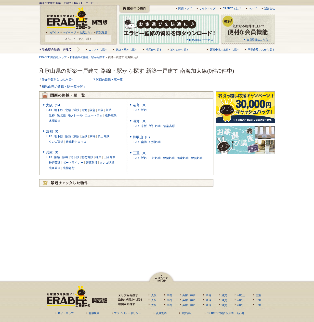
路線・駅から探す (126, 49)
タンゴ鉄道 (55, 141)
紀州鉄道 (155, 142)
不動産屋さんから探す (261, 49)
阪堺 (109, 110)
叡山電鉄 (103, 136)
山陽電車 (109, 157)
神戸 (98, 157)
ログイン (53, 32)
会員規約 (161, 313)
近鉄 (76, 110)
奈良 (208, 295)
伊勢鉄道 (169, 158)
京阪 (101, 110)
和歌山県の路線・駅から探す (87, 57)
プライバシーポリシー (127, 313)
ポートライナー (73, 162)
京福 (92, 136)
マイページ (69, 32)
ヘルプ (253, 8)
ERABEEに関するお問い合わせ (225, 313)
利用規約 (94, 313)
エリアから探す (98, 49)
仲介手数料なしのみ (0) (57, 79)
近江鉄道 (155, 126)
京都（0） (54, 131)
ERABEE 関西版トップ (53, 57)
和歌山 (241, 295)
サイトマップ (207, 8)
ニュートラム (94, 115)
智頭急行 (91, 162)
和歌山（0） (142, 137)
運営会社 (269, 8)
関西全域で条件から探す (224, 49)
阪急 (92, 110)
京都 (169, 295)
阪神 (52, 115)
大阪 (154, 295)
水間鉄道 (55, 121)
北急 (68, 110)
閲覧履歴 (101, 32)
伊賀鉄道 (197, 158)
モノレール (75, 115)
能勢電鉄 (111, 115)
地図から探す (154, 49)
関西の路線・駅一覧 (109, 79)
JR (50, 110)
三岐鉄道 (155, 158)
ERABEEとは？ (232, 8)
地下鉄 (58, 110)
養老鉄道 (183, 158)
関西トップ (185, 8)
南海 (84, 110)
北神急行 (69, 168)
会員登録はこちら (257, 39)
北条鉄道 (53, 168)
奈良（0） (140, 105)
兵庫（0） (54, 152)
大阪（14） (55, 105)
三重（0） (140, 153)
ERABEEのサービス (201, 39)
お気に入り (86, 32)
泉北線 (61, 115)
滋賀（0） (140, 121)
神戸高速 (53, 162)
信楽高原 (169, 126)
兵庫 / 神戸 (189, 295)
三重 (258, 295)
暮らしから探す (179, 49)
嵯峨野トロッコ (76, 141)
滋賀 (224, 295)
